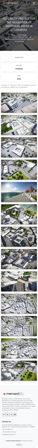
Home (13, 35)
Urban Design (22, 35)
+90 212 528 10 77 (7, 429)
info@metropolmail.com (9, 434)
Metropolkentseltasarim (14, 441)
